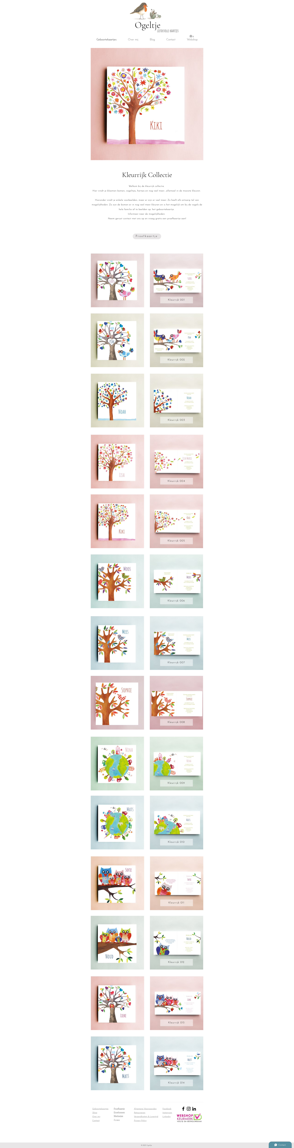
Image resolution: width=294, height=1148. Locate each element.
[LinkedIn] (194, 1108)
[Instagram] (188, 1108)
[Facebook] (183, 1108)
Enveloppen (119, 1112)
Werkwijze (118, 1116)
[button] (192, 36)
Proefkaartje (119, 1108)
